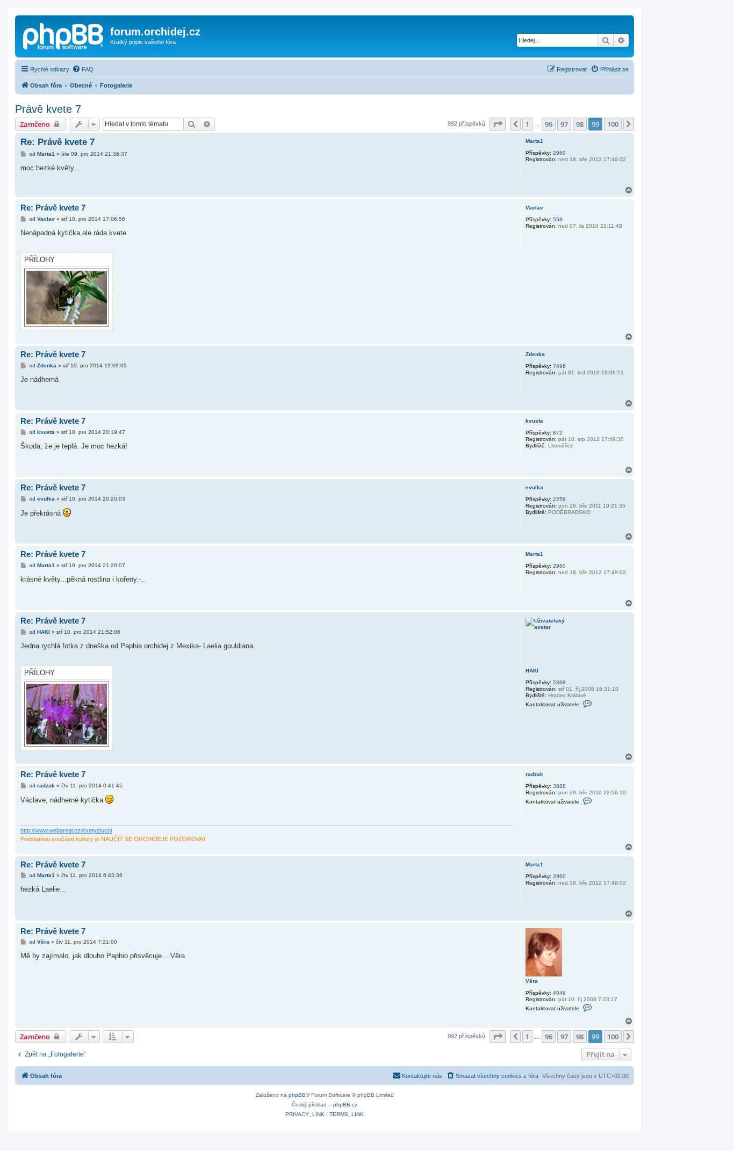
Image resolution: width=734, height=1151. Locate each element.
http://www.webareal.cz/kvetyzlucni (66, 830)
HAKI (532, 671)
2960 (559, 153)
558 (558, 219)
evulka (534, 487)
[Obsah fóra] (64, 35)
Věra (532, 981)
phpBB (297, 1095)
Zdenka (535, 354)
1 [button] (527, 124)
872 (558, 433)
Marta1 (534, 141)
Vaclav (534, 208)
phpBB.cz (345, 1104)
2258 (559, 499)
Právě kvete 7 (48, 109)
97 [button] (564, 124)
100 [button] (612, 124)
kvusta (534, 421)
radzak (534, 774)
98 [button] (580, 124)
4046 (559, 993)
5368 (559, 682)
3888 (559, 786)
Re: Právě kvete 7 (57, 142)
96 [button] (548, 124)
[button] (498, 124)
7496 (559, 366)
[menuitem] (82, 69)
